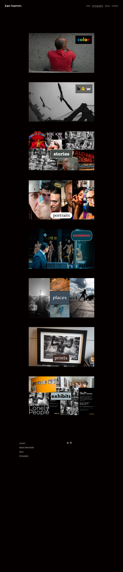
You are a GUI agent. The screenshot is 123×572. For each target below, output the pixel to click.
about (107, 6)
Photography (23, 456)
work (88, 6)
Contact (22, 443)
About (21, 452)
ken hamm (13, 6)
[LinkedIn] (68, 443)
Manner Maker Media (26, 447)
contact (115, 6)
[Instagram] (71, 443)
